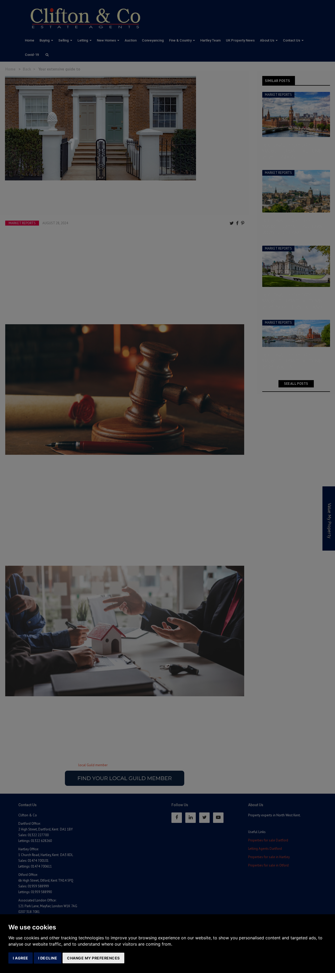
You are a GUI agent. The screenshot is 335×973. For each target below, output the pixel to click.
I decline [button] (47, 958)
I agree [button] (20, 958)
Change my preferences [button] (93, 958)
